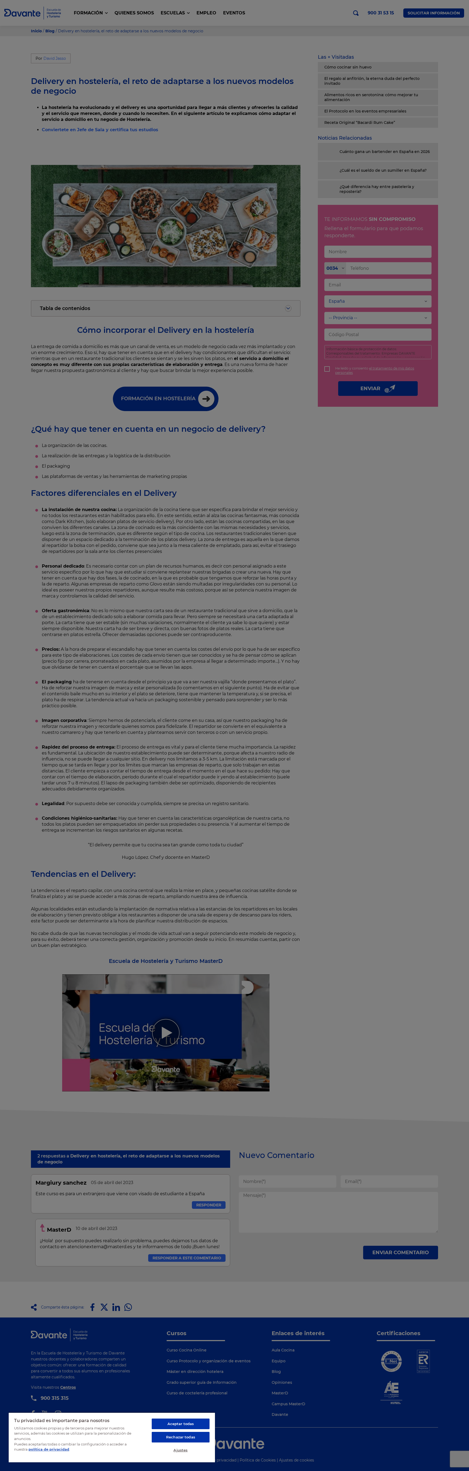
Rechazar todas (180, 1437)
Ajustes (180, 1450)
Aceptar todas (180, 1424)
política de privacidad (48, 1449)
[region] (112, 1437)
